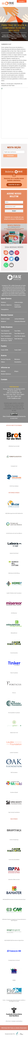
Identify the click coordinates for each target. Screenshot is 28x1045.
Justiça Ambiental (19, 319)
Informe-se (5, 367)
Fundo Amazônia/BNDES (14, 859)
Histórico (3, 302)
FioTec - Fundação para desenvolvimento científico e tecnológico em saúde (14, 1001)
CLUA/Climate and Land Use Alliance (14, 533)
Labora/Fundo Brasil (14, 553)
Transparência (4, 309)
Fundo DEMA (4, 350)
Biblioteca (17, 359)
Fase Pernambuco (6, 336)
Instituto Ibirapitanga (14, 839)
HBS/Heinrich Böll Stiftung (14, 573)
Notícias (3, 371)
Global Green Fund (14, 732)
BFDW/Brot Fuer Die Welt (14, 446)
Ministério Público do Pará (14, 879)
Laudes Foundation (14, 752)
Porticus (14, 692)
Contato (4, 379)
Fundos (4, 346)
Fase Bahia (17, 331)
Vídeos (3, 362)
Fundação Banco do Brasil (14, 960)
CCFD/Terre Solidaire (14, 486)
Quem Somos (6, 298)
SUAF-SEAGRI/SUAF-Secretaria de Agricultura (14, 940)
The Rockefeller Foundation (14, 712)
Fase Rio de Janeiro (19, 336)
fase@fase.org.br (16, 398)
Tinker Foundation (14, 672)
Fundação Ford (14, 466)
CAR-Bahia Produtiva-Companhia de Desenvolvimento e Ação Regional (14, 920)
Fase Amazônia (5, 331)
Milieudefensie (14, 633)
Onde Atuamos (6, 327)
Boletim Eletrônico (6, 374)
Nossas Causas (7, 315)
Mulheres (3, 321)
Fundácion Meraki (14, 792)
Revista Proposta (5, 359)
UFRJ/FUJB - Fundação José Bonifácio (14, 1021)
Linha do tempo (18, 302)
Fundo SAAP (17, 350)
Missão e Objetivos (6, 305)
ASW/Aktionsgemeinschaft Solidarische (14, 513)
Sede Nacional (18, 338)
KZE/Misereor (14, 613)
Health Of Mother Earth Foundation (14, 593)
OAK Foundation (14, 772)
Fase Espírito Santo (6, 333)
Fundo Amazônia (14, 652)
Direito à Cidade (5, 319)
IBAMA (14, 980)
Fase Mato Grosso (19, 333)
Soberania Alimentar (19, 321)
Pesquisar (10, 155)
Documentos (17, 362)
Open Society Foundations (14, 812)
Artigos (16, 371)
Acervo (4, 355)
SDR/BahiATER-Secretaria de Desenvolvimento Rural (14, 899)
